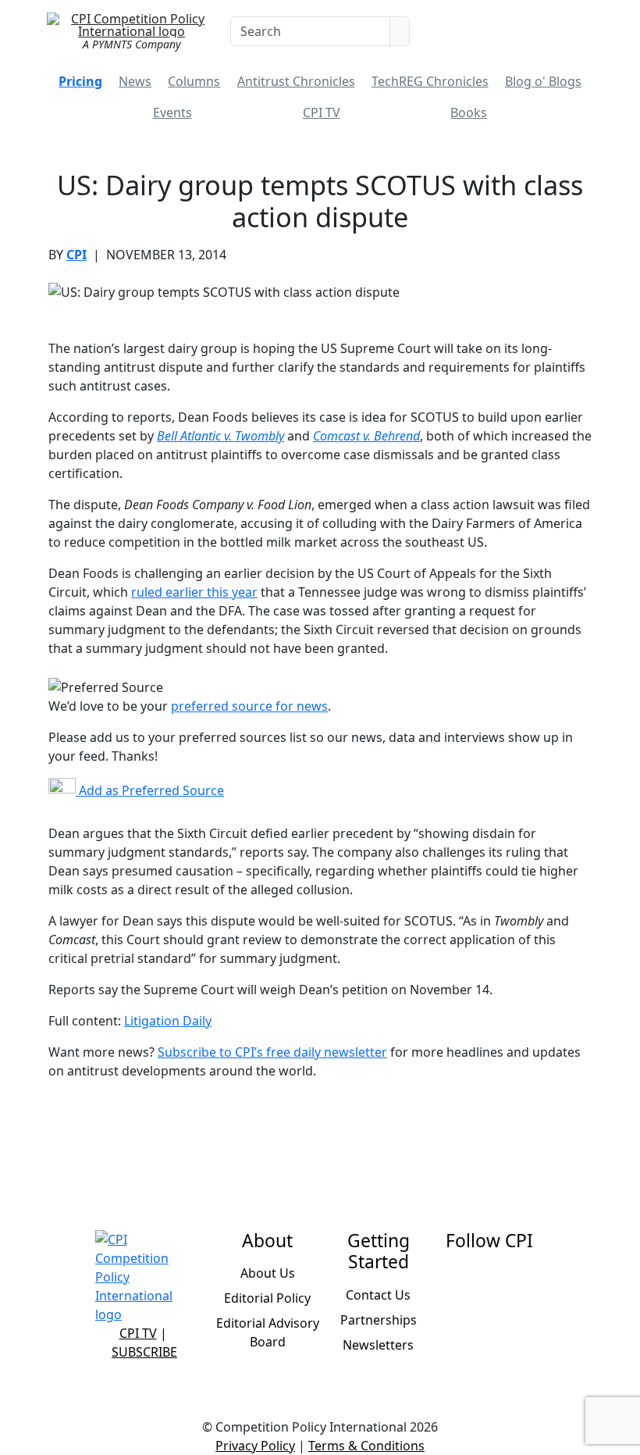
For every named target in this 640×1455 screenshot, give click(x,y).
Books (468, 112)
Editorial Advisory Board (267, 1332)
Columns (194, 81)
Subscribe (144, 1351)
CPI (76, 254)
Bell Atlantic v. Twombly (220, 435)
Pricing (80, 81)
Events (172, 112)
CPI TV (321, 112)
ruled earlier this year (194, 592)
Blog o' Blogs (543, 81)
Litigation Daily (168, 1020)
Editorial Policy (267, 1298)
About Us (267, 1273)
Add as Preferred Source (150, 790)
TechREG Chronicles (430, 81)
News (135, 81)
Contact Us (378, 1294)
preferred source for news (249, 706)
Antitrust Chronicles (296, 81)
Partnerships (378, 1319)
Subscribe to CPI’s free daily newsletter (272, 1052)
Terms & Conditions (366, 1445)
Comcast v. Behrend (366, 435)
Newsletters (378, 1344)
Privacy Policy (255, 1445)
